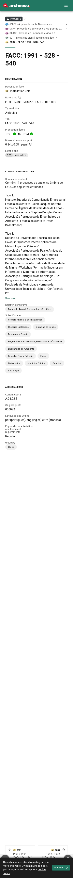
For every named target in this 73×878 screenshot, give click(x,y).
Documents (14, 19)
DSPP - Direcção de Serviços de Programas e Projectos (35, 28)
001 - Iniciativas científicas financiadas (32, 37)
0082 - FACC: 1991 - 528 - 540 (27, 42)
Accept (58, 867)
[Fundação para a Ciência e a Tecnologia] (16, 6)
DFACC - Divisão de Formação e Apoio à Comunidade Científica (32, 33)
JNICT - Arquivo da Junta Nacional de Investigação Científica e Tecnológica (31, 24)
